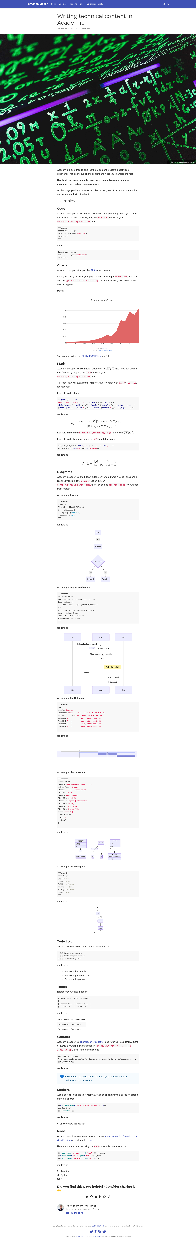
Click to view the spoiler (72, 1123)
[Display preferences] (168, 4)
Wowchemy (80, 1236)
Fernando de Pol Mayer (81, 1205)
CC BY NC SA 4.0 (98, 1226)
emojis (90, 1140)
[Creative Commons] (98, 1231)
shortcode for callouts (92, 1042)
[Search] (164, 4)
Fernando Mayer (37, 4)
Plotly (94, 270)
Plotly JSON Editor (92, 356)
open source (97, 1236)
